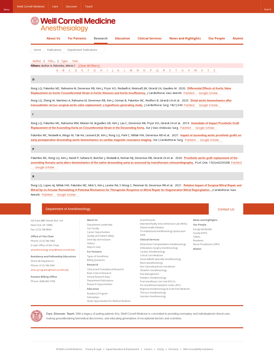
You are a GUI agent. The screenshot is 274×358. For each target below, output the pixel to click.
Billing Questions (96, 260)
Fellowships (93, 297)
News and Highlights (185, 38)
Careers (148, 349)
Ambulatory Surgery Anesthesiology (159, 248)
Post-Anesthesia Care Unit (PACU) (157, 281)
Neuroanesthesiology (151, 262)
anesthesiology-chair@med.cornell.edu (53, 249)
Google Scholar (208, 93)
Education (122, 38)
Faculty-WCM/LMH (202, 229)
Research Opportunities (99, 284)
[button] (267, 6)
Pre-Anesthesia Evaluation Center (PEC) (160, 285)
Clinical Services (150, 38)
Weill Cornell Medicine (31, 6)
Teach (89, 6)
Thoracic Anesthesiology (153, 292)
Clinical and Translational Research (105, 269)
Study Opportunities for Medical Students (108, 301)
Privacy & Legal (93, 349)
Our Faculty (93, 228)
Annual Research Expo (98, 276)
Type (64, 61)
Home (35, 38)
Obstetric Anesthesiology (153, 270)
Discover (71, 6)
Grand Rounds (147, 220)
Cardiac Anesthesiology (152, 251)
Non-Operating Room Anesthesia (157, 266)
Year (75, 61)
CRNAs (196, 236)
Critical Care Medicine (151, 255)
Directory (173, 349)
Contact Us (226, 209)
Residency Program (97, 293)
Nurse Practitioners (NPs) (206, 244)
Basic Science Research (99, 273)
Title (50, 61)
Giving (160, 349)
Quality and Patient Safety (100, 235)
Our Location (36, 209)
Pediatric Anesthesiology (153, 277)
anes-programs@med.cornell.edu (50, 269)
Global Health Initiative (152, 227)
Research (101, 38)
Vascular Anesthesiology (153, 296)
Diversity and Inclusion (99, 239)
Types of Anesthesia (97, 256)
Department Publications (100, 280)
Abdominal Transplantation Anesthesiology (163, 244)
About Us (53, 38)
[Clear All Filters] (89, 65)
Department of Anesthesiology (68, 209)
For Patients (77, 38)
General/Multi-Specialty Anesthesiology (160, 259)
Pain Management (149, 274)
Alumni (238, 38)
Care (55, 6)
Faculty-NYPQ (200, 233)
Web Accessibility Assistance (198, 349)
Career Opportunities (98, 232)
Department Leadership (99, 224)
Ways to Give (94, 247)
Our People (216, 38)
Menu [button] (7, 9)
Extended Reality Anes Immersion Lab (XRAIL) (163, 223)
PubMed (188, 93)
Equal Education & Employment (122, 349)
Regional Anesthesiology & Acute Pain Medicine (165, 288)
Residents (198, 240)
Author (37, 61)
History (91, 243)
